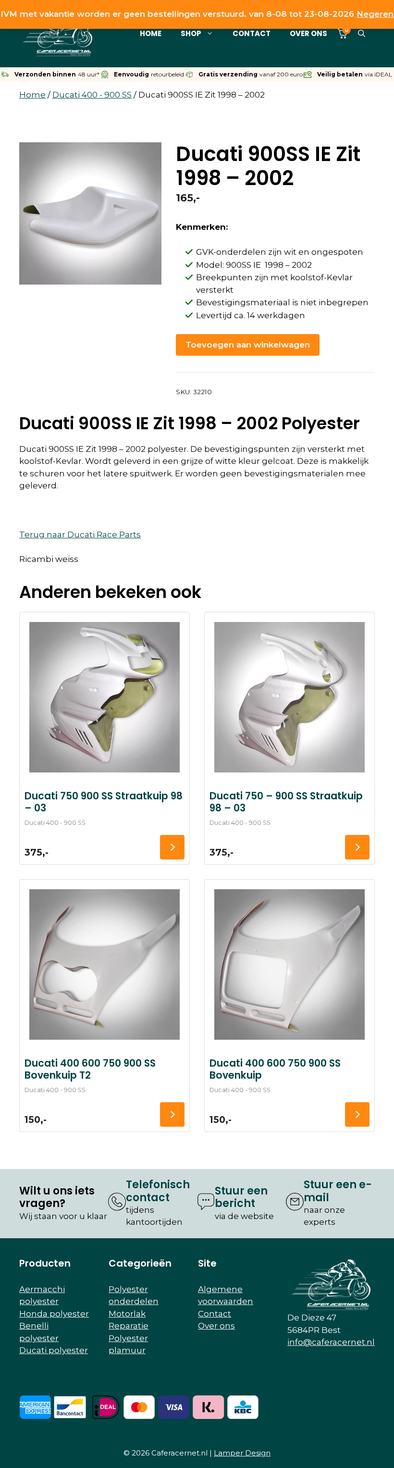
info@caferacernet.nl (331, 1342)
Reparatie (128, 1326)
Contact (252, 33)
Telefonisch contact (158, 1191)
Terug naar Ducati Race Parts (80, 534)
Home (150, 33)
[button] (361, 33)
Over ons (308, 33)
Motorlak (127, 1314)
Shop (191, 33)
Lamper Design (242, 1452)
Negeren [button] (375, 14)
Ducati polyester (53, 1350)
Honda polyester (54, 1314)
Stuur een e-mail (338, 1191)
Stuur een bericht (241, 1197)
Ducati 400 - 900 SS (92, 95)
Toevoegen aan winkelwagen (247, 344)
